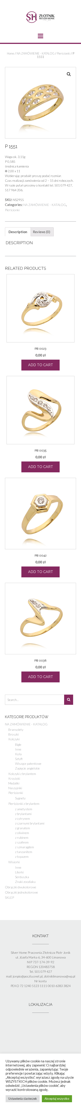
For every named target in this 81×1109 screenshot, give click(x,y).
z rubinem (21, 837)
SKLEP (9, 897)
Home (10, 53)
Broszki (13, 734)
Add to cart (40, 365)
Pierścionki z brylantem (23, 803)
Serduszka (22, 877)
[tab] (18, 231)
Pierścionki (63, 53)
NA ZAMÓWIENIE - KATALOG (35, 53)
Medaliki (13, 783)
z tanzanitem (23, 852)
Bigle (18, 744)
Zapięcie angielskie (27, 768)
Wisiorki (14, 862)
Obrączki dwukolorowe (20, 887)
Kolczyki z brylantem (22, 774)
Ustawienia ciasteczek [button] (22, 1098)
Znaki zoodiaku (25, 882)
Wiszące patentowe (28, 763)
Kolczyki (14, 739)
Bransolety (15, 729)
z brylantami (23, 814)
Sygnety (20, 798)
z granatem (22, 828)
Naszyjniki (15, 788)
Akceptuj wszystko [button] (57, 1098)
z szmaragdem (24, 847)
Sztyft (19, 759)
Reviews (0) (41, 232)
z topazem (22, 856)
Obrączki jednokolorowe (21, 892)
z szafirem (22, 842)
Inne (18, 749)
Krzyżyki (14, 778)
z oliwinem (22, 833)
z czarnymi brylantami (29, 823)
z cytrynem (22, 818)
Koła (18, 754)
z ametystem (23, 809)
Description (18, 232)
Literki (19, 872)
